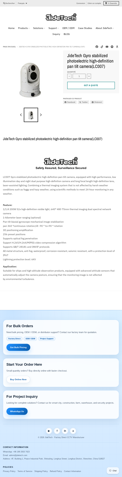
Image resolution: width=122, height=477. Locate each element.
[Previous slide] (21, 115)
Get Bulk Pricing (18, 347)
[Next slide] (41, 115)
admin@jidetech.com (18, 455)
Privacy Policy (9, 471)
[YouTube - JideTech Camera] (107, 47)
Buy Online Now (18, 379)
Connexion (80, 3)
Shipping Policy (41, 471)
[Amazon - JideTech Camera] (117, 47)
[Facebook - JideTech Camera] (97, 47)
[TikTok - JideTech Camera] (102, 47)
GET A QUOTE (91, 85)
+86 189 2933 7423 (21, 452)
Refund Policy (56, 471)
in (65, 431)
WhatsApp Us (17, 411)
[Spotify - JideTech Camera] (112, 47)
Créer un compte (94, 3)
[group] (31, 115)
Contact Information (72, 471)
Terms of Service (25, 471)
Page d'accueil (9, 47)
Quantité (71, 72)
